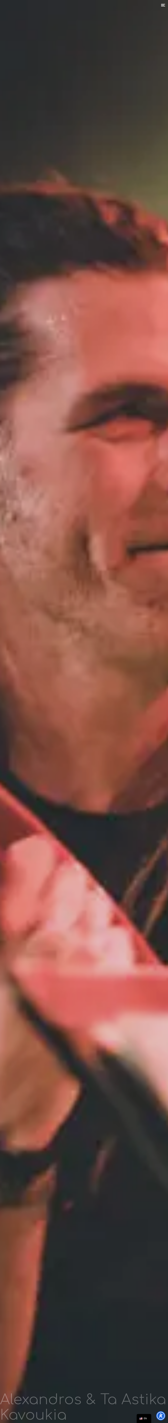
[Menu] (163, 5)
